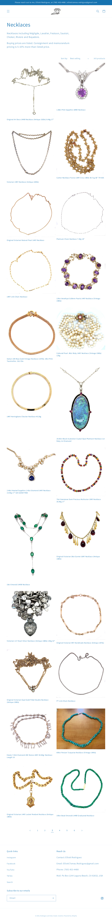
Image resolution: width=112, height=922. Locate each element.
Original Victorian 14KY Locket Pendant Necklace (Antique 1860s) (30, 815)
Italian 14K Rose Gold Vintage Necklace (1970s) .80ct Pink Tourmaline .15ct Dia (30, 360)
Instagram (11, 857)
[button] (8, 11)
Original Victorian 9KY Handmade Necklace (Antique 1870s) (80, 643)
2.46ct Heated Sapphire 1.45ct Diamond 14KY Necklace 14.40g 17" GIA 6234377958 (29, 491)
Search (10, 882)
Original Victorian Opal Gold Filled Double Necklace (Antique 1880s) (27, 701)
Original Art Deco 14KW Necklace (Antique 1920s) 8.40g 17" (30, 119)
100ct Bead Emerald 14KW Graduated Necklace (75, 816)
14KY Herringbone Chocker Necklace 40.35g (24, 417)
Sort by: (64, 58)
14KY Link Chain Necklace (17, 297)
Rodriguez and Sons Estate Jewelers (52, 916)
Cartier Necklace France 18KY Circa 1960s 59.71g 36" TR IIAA (80, 178)
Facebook (11, 863)
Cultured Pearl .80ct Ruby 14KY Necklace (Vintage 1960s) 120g (79, 354)
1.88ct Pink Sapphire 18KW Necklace (71, 110)
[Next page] (82, 831)
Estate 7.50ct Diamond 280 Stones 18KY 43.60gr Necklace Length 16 (29, 756)
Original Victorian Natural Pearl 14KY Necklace (25, 240)
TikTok (10, 876)
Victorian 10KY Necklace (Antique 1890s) (23, 182)
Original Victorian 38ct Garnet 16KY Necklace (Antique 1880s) (78, 557)
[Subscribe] (53, 898)
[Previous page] (30, 831)
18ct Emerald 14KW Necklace (18, 585)
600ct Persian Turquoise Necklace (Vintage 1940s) (76, 753)
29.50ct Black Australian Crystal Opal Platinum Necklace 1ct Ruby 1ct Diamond (81, 440)
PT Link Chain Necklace (66, 701)
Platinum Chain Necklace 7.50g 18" (71, 239)
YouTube (10, 869)
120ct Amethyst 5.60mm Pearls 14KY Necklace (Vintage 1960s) (78, 299)
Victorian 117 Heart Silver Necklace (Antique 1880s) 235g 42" (31, 641)
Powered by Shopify (70, 916)
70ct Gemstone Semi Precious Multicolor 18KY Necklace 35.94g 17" (79, 500)
